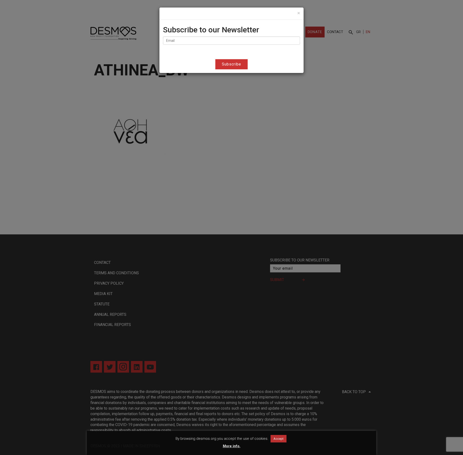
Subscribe (231, 64)
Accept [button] (278, 439)
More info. (231, 446)
